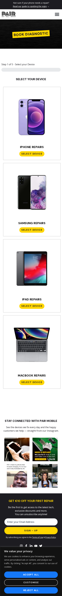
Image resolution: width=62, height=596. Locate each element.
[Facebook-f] (26, 546)
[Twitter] (40, 546)
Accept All (31, 574)
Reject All (31, 590)
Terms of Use (37, 537)
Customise (31, 582)
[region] (31, 571)
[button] (57, 14)
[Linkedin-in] (31, 546)
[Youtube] (35, 546)
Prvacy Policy (50, 537)
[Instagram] (21, 546)
